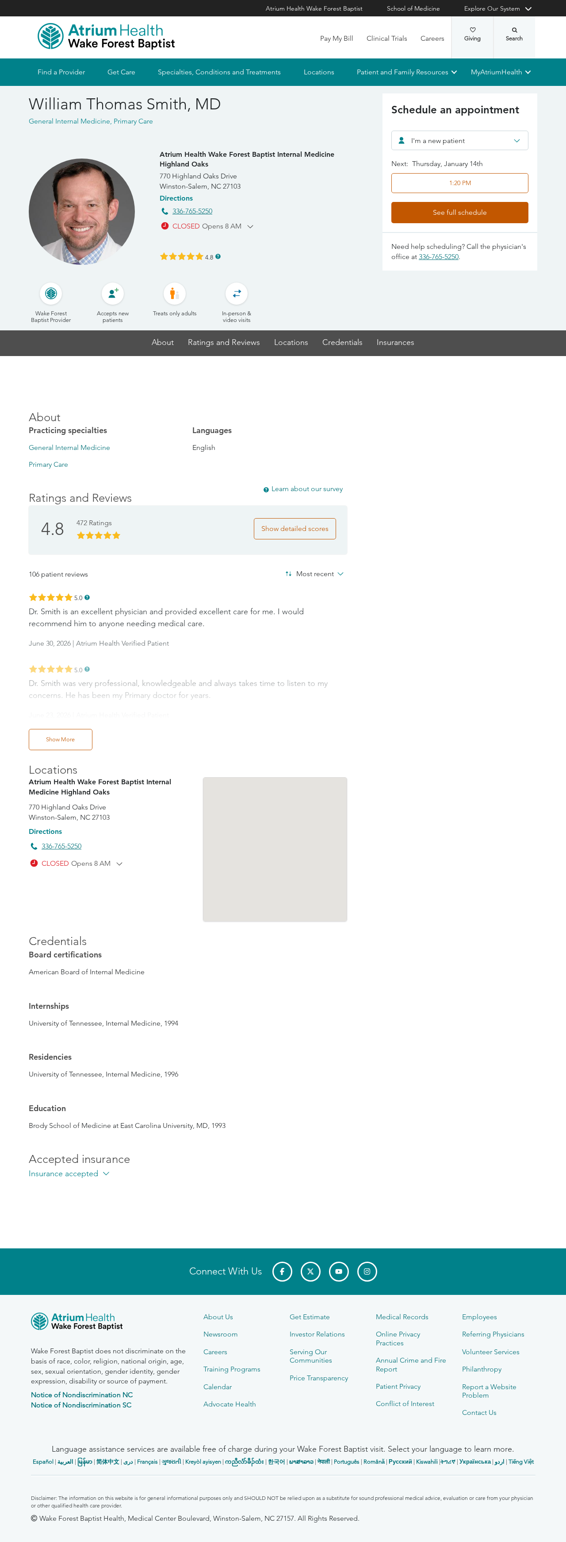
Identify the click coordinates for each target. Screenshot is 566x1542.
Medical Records (402, 1317)
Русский (400, 1461)
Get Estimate (310, 1317)
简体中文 (107, 1461)
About (163, 342)
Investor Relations (317, 1334)
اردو (500, 1461)
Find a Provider (61, 72)
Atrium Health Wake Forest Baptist (314, 8)
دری (128, 1461)
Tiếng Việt (521, 1461)
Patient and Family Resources (402, 72)
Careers (432, 38)
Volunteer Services (491, 1352)
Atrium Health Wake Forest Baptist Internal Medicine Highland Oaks (247, 159)
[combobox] (459, 140)
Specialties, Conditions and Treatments (219, 72)
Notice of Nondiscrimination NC (82, 1395)
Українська (475, 1461)
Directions (176, 198)
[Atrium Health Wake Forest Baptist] (106, 36)
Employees (479, 1317)
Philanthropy (481, 1369)
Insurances (395, 342)
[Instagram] (367, 1272)
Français (147, 1461)
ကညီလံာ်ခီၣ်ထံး (244, 1461)
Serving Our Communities (311, 1356)
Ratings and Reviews (224, 342)
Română (374, 1461)
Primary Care (48, 464)
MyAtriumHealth (496, 72)
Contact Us (479, 1412)
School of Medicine (413, 8)
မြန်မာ (84, 1461)
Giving (472, 38)
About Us (218, 1317)
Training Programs (231, 1369)
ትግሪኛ (447, 1461)
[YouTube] (339, 1272)
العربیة (65, 1461)
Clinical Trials (387, 38)
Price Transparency (319, 1378)
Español (43, 1461)
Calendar (217, 1387)
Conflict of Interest (405, 1403)
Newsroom (220, 1334)
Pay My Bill (336, 38)
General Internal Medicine (69, 447)
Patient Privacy (398, 1386)
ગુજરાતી (171, 1461)
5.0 (78, 597)
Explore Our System (492, 8)
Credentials (342, 342)
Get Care (121, 72)
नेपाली (323, 1461)
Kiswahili (427, 1461)
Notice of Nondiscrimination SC (81, 1405)
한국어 (276, 1461)
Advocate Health (229, 1404)
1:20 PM (460, 183)
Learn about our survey (307, 488)
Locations (318, 72)
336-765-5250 (192, 211)
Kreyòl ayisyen (203, 1461)
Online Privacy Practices (398, 1338)
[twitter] (311, 1272)
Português (346, 1461)
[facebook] (282, 1272)
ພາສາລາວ (301, 1461)
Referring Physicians (493, 1334)
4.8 (209, 256)
